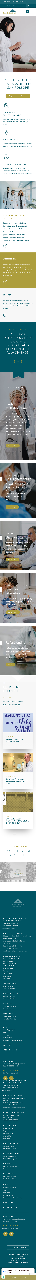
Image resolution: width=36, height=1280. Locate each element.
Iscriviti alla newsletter (27, 2)
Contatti (12, 6)
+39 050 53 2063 (12, 1066)
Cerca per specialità (9, 989)
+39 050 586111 (17, 2)
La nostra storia (8, 968)
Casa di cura (10, 966)
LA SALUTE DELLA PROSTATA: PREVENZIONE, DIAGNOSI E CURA (17, 821)
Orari (4, 1032)
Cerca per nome (8, 986)
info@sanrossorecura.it (10, 1073)
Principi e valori (7, 973)
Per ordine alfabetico (10, 1019)
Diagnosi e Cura (11, 994)
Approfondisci (12, 445)
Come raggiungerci (9, 928)
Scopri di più (12, 507)
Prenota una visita (18, 1247)
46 (27, 834)
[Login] (28, 11)
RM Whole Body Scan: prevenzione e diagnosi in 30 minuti (17, 781)
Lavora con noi (7, 1038)
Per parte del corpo (9, 1016)
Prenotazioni (20, 6)
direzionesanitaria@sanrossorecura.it (14, 951)
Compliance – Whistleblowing (12, 1040)
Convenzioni (6, 979)
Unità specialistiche (9, 996)
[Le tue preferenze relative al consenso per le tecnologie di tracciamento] (3, 1277)
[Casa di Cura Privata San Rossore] (9, 11)
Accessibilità (7, 976)
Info (7, 6)
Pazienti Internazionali (9, 1006)
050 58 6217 (18, 1256)
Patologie (8, 1014)
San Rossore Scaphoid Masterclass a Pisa (14, 740)
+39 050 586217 (7, 2)
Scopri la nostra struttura (18, 96)
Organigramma (7, 971)
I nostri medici (10, 984)
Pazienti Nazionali (8, 1009)
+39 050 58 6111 (12, 1064)
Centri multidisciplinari (9, 999)
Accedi (10, 664)
